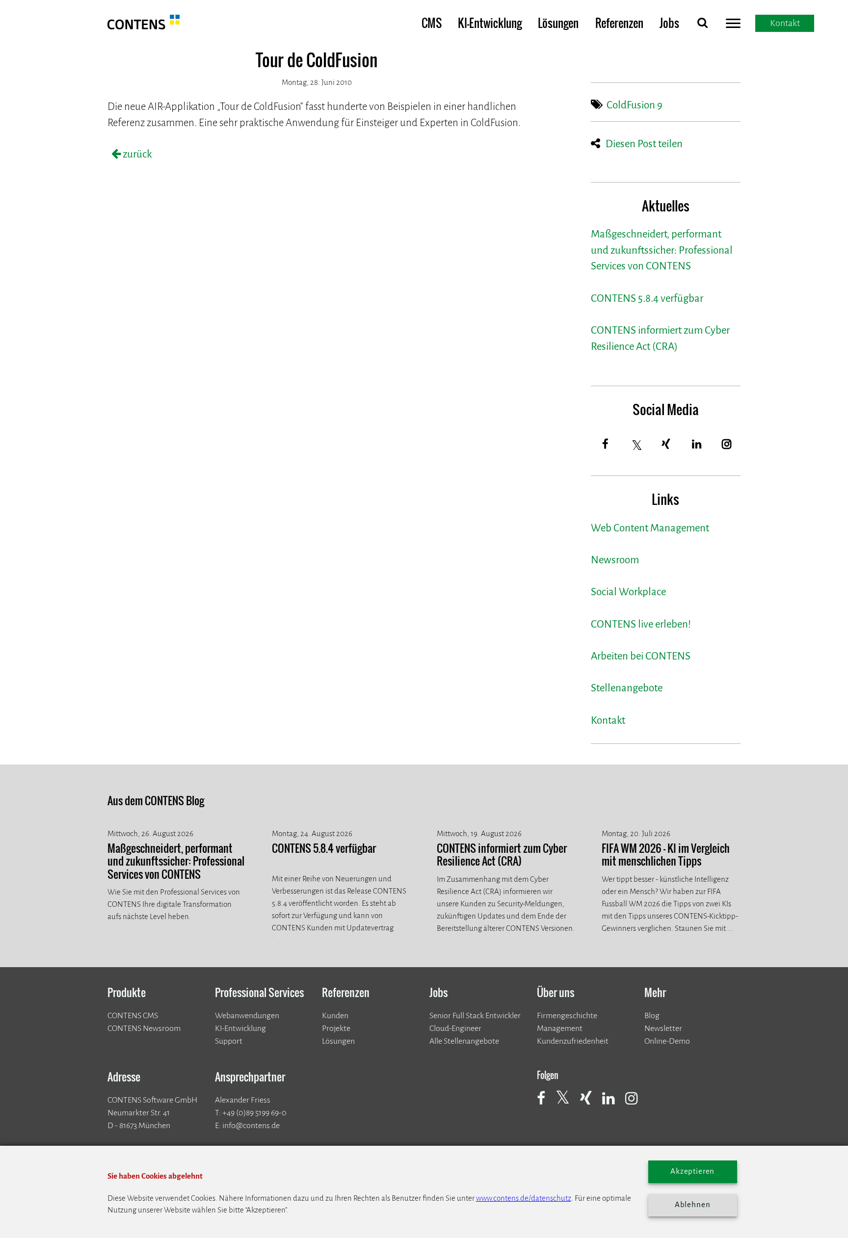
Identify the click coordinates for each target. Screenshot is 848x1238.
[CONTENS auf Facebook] (545, 1103)
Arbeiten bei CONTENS (640, 656)
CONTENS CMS (132, 1015)
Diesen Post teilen (644, 144)
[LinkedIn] (697, 444)
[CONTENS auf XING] (590, 1103)
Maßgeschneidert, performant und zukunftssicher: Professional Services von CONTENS (662, 250)
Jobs (669, 23)
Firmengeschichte (567, 1015)
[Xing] (666, 444)
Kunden (335, 1015)
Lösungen (558, 23)
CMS (432, 23)
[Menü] (733, 25)
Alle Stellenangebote (464, 1041)
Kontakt (608, 720)
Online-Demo (667, 1041)
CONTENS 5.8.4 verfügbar (647, 298)
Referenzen (619, 23)
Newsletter (663, 1028)
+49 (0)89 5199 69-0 (254, 1112)
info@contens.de (251, 1125)
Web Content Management (650, 528)
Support (228, 1041)
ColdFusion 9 (634, 105)
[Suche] (702, 25)
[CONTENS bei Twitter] (567, 1102)
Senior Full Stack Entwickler (475, 1015)
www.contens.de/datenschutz (523, 1198)
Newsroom (615, 560)
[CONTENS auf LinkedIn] (613, 1103)
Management (560, 1028)
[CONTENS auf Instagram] (636, 1103)
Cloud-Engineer (455, 1028)
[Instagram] (726, 444)
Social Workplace (628, 592)
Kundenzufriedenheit (573, 1041)
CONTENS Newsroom (144, 1028)
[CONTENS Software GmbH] (143, 26)
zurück (136, 154)
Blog (652, 1015)
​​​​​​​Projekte (336, 1028)
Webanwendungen (247, 1015)
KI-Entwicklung (490, 23)
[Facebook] (605, 444)
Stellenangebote (626, 688)
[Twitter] (637, 445)
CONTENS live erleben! (641, 624)
